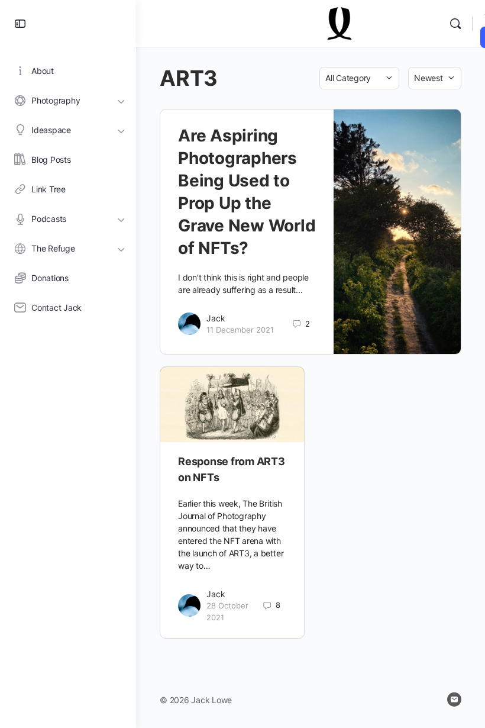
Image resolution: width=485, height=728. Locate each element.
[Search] (455, 24)
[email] (454, 699)
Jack (215, 318)
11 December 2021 (240, 329)
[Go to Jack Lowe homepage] (340, 22)
